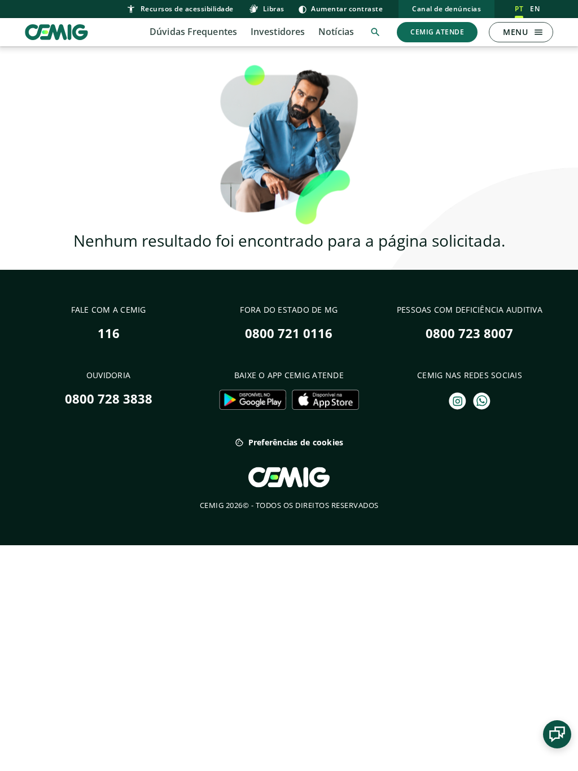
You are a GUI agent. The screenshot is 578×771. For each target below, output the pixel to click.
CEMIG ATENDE (437, 32)
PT (519, 9)
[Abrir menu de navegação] (538, 32)
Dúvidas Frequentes (193, 31)
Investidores (278, 31)
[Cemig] (56, 31)
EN (535, 9)
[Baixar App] (252, 399)
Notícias (336, 31)
